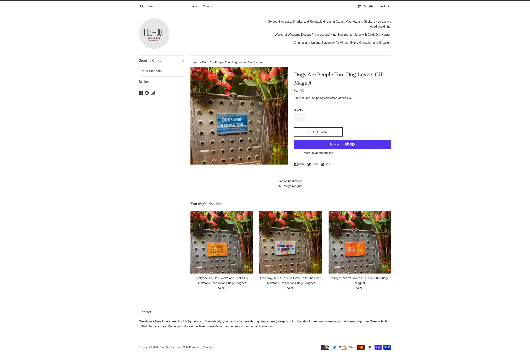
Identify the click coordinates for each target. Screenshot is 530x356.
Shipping (317, 97)
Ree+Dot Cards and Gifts (174, 347)
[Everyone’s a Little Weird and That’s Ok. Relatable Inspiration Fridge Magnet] (221, 242)
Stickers (145, 82)
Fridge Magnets (150, 71)
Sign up (208, 6)
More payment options (318, 152)
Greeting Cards (161, 60)
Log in (194, 6)
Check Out (384, 6)
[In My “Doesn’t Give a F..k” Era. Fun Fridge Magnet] (360, 242)
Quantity (298, 110)
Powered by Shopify (200, 347)
